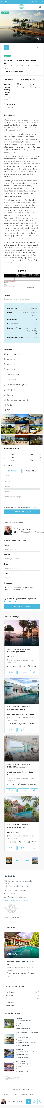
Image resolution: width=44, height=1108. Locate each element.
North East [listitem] (10, 992)
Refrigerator (12, 390)
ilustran (29, 1090)
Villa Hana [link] (19, 1049)
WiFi (8, 410)
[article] (21, 956)
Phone (7, 554)
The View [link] (19, 1018)
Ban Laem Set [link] (20, 1061)
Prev (17, 860)
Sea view (10, 395)
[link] (21, 633)
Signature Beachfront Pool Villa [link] (20, 714)
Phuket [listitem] (8, 999)
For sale (14, 1095)
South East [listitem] (10, 1002)
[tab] (6, 47)
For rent (5, 1095)
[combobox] (22, 476)
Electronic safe (13, 374)
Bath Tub (11, 364)
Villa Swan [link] (11, 657)
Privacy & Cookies (27, 1095)
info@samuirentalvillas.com (16, 897)
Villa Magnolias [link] (13, 833)
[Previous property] (9, 860)
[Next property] (35, 860)
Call (12, 672)
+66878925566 (23, 532)
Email (6, 564)
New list (34, 623)
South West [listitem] (10, 1006)
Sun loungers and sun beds (19, 400)
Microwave (11, 380)
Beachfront (12, 369)
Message (8, 583)
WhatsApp (39, 532)
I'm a (6, 573)
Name (6, 545)
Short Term (7, 56)
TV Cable (10, 405)
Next (27, 860)
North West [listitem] (10, 995)
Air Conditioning (14, 354)
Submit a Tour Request (22, 512)
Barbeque (11, 359)
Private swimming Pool (17, 385)
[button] (22, 26)
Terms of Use (31, 507)
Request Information (22, 606)
